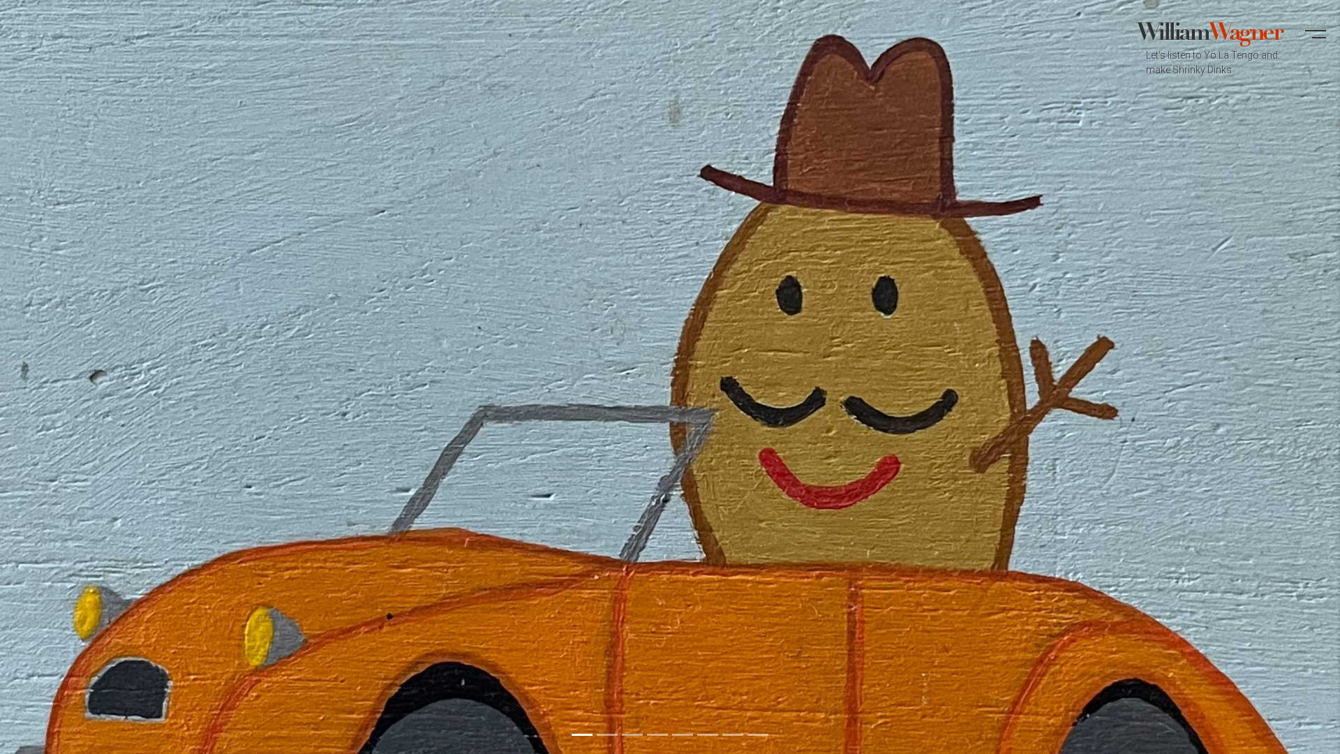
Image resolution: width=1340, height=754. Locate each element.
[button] (1315, 40)
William (1208, 48)
